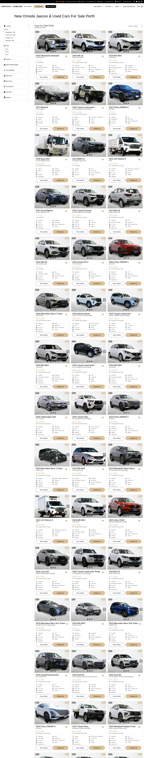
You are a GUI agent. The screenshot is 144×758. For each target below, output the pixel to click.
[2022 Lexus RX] (52, 558)
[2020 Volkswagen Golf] (52, 403)
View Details (44, 77)
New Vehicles (97, 6)
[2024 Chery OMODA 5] (125, 248)
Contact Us (60, 77)
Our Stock (108, 6)
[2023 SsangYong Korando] (52, 661)
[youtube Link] (137, 2)
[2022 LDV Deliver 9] (125, 145)
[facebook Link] (134, 2)
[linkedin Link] (139, 2)
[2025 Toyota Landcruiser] (88, 93)
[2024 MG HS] (52, 248)
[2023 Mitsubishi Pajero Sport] (125, 454)
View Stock (39, 6)
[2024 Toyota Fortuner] (88, 196)
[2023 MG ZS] (125, 196)
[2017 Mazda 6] (52, 93)
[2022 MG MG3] (88, 454)
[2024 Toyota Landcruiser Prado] (88, 558)
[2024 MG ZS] (88, 42)
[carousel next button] (68, 42)
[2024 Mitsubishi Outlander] (52, 42)
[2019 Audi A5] (88, 661)
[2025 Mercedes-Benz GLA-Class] (52, 609)
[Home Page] (11, 6)
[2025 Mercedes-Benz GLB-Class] (125, 609)
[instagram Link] (142, 2)
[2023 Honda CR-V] (88, 248)
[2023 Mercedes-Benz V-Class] (52, 454)
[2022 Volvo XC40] (125, 506)
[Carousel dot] (49, 51)
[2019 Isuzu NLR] (52, 145)
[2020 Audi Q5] (125, 661)
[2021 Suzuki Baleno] (52, 196)
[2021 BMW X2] (88, 145)
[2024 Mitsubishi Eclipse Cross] (125, 712)
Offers (117, 6)
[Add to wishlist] (66, 56)
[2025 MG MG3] (88, 609)
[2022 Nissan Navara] (88, 300)
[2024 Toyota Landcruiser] (125, 300)
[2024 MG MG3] (125, 42)
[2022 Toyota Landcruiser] (88, 351)
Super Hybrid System (129, 6)
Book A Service (51, 6)
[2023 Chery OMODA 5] (125, 93)
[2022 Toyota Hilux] (88, 712)
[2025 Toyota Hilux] (88, 403)
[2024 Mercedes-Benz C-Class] (52, 300)
